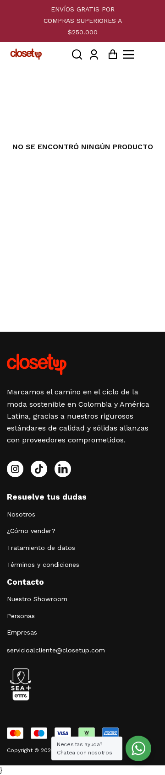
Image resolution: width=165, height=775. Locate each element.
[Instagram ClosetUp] (15, 469)
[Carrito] (110, 54)
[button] (77, 54)
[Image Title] (39, 469)
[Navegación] (139, 54)
